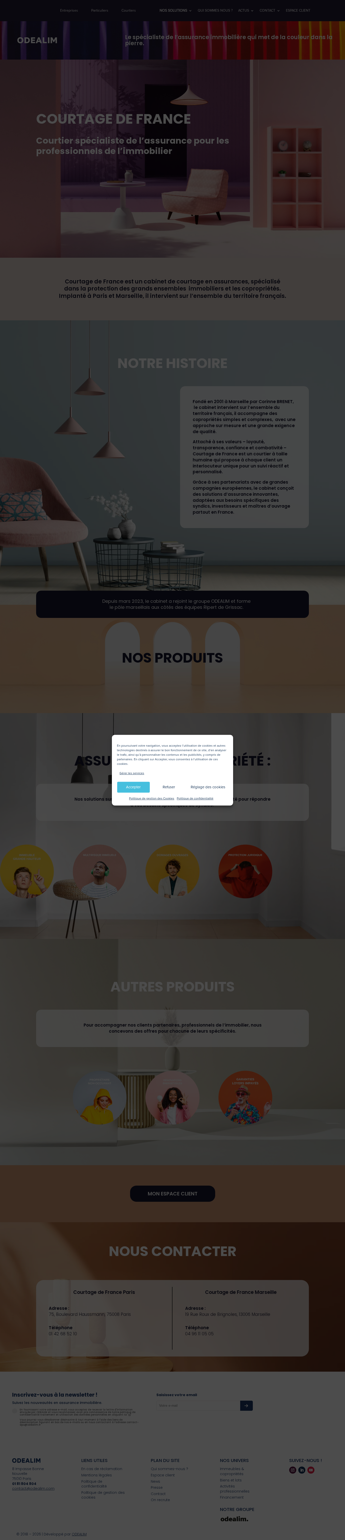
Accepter (133, 787)
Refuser (169, 787)
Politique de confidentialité (195, 798)
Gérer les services (131, 773)
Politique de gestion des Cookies (151, 798)
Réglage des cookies (208, 787)
